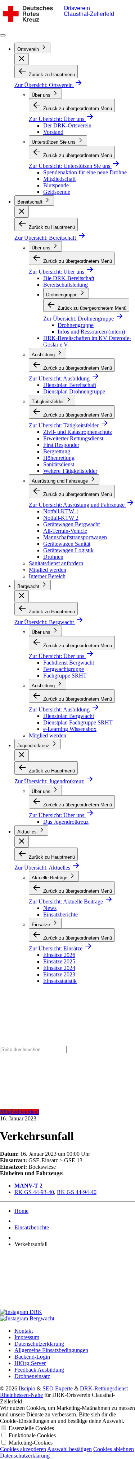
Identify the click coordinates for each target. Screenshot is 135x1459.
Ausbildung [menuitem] (44, 354)
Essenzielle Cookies (31, 1428)
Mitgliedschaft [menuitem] (59, 179)
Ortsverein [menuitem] (28, 49)
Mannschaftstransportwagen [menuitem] (75, 537)
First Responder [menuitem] (61, 445)
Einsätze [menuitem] (41, 924)
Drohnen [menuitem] (53, 557)
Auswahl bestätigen (69, 1449)
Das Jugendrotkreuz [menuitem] (66, 822)
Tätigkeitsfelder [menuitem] (48, 401)
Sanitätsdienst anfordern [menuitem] (56, 563)
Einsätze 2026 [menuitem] (59, 955)
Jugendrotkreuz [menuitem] (34, 745)
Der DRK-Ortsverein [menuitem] (67, 125)
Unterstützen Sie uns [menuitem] (54, 142)
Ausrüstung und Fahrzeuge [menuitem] (60, 481)
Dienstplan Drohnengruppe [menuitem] (74, 391)
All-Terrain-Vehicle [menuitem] (65, 531)
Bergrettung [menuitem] (56, 451)
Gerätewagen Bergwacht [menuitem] (71, 524)
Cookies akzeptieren (23, 1449)
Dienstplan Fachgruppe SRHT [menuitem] (78, 722)
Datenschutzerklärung (25, 1456)
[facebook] (67, 1281)
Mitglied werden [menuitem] (47, 570)
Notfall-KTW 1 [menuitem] (60, 511)
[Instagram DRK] (67, 1312)
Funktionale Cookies (32, 1435)
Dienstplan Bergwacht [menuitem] (68, 716)
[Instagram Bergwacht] (67, 1318)
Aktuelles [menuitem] (27, 832)
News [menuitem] (50, 908)
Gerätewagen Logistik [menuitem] (68, 550)
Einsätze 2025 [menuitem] (59, 961)
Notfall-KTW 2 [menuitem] (60, 518)
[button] (21, 59)
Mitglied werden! (19, 1112)
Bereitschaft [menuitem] (30, 202)
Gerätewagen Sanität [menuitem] (66, 544)
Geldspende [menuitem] (56, 192)
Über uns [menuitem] (42, 95)
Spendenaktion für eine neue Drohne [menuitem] (85, 172)
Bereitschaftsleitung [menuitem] (65, 285)
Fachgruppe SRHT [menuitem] (65, 675)
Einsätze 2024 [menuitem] (59, 968)
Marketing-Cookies (31, 1443)
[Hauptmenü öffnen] (3, 35)
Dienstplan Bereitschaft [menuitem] (69, 385)
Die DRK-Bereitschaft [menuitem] (68, 278)
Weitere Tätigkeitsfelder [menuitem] (70, 471)
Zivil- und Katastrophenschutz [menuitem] (77, 432)
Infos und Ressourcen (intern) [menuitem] (91, 331)
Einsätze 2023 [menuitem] (59, 974)
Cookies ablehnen (113, 1449)
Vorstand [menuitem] (53, 132)
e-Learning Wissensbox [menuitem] (69, 729)
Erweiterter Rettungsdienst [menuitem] (73, 438)
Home (21, 1211)
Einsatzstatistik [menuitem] (60, 981)
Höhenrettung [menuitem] (59, 458)
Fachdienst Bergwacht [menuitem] (68, 662)
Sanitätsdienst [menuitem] (58, 464)
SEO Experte (57, 1388)
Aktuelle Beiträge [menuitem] (50, 877)
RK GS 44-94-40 (76, 1192)
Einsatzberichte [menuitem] (60, 914)
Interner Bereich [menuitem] (47, 576)
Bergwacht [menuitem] (29, 586)
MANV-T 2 (28, 1186)
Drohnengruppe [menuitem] (62, 294)
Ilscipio (27, 1388)
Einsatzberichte (31, 1227)
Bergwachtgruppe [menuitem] (63, 669)
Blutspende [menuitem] (56, 185)
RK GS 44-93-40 (34, 1192)
